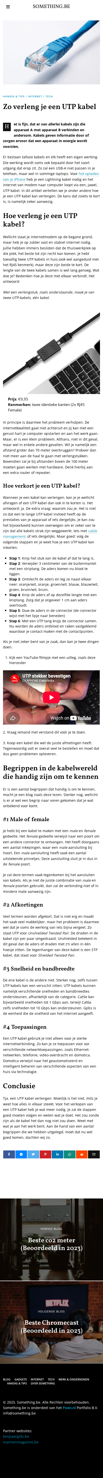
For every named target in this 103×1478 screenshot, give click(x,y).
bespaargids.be (16, 1436)
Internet (35, 96)
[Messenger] (21, 1154)
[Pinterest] (45, 1154)
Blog (6, 1379)
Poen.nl (69, 1407)
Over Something (43, 1383)
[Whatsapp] (69, 1154)
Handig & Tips (14, 96)
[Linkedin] (57, 1154)
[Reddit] (82, 1154)
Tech (49, 96)
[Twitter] (33, 1154)
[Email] (94, 1154)
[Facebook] (9, 1154)
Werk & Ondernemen (73, 1379)
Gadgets (20, 1379)
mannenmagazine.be (20, 1442)
